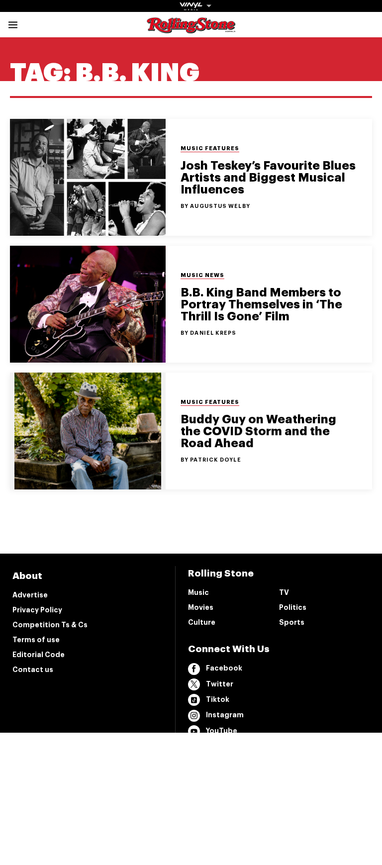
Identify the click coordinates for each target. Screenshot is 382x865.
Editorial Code (38, 654)
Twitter (219, 683)
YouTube (221, 730)
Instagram (225, 714)
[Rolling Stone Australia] (191, 28)
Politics (292, 607)
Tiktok (217, 699)
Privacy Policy (37, 609)
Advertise (30, 594)
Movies (200, 607)
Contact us (32, 669)
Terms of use (36, 639)
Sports (291, 622)
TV (284, 592)
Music (198, 592)
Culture (201, 622)
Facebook (224, 668)
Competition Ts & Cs (50, 624)
